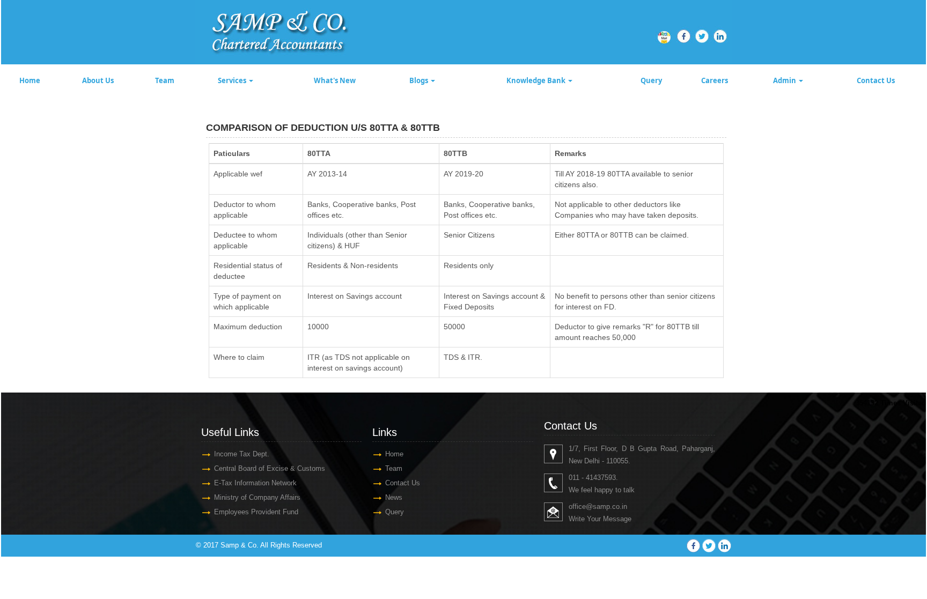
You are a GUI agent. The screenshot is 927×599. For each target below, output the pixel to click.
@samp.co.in (606, 506)
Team (164, 80)
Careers (714, 80)
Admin (785, 80)
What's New (335, 80)
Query (651, 80)
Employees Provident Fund (256, 512)
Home (29, 80)
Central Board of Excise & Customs (269, 468)
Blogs (419, 80)
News (393, 497)
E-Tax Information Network (255, 483)
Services (233, 80)
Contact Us (876, 80)
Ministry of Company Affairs (257, 497)
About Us (98, 80)
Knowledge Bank (536, 80)
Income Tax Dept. (241, 454)
